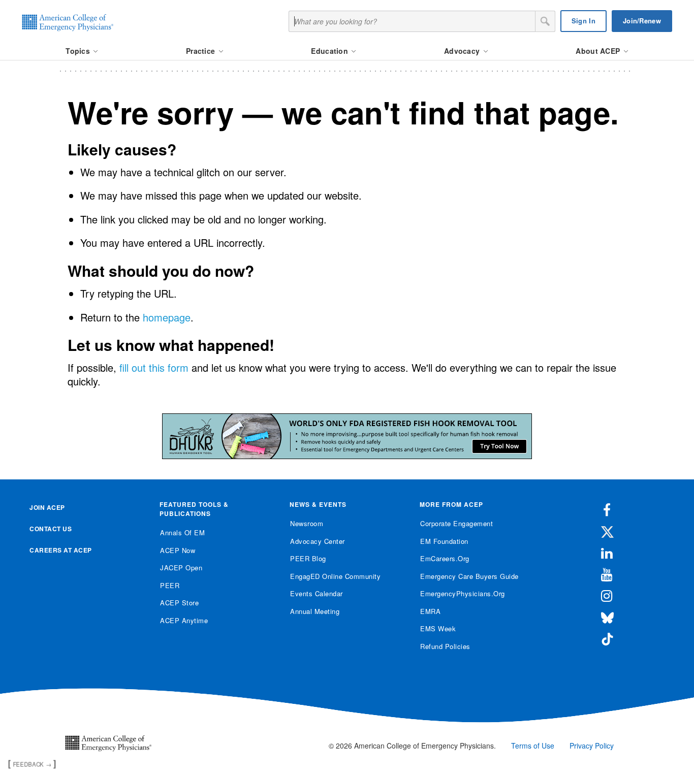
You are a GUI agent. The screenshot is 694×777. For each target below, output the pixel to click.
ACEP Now (177, 550)
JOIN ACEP (47, 507)
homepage (167, 317)
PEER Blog (308, 558)
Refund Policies (445, 646)
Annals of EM (182, 532)
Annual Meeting (314, 611)
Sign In (583, 20)
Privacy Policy (592, 745)
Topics (79, 51)
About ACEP (599, 51)
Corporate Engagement (456, 523)
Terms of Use (532, 745)
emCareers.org (444, 558)
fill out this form (153, 367)
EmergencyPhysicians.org (462, 593)
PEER (169, 585)
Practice (201, 51)
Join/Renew (642, 20)
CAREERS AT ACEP (60, 550)
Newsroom (306, 523)
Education (330, 51)
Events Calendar (316, 593)
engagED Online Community (335, 576)
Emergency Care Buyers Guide (469, 576)
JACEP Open (181, 567)
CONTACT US (50, 528)
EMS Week (438, 628)
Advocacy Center (317, 541)
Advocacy (463, 51)
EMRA (430, 611)
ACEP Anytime (184, 620)
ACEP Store (179, 602)
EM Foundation (444, 541)
